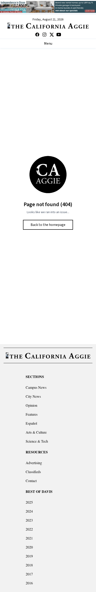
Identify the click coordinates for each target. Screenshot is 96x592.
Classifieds (33, 471)
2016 (29, 583)
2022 (29, 529)
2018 (29, 565)
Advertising (34, 462)
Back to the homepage (48, 224)
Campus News (36, 387)
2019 (29, 556)
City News (33, 396)
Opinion (31, 405)
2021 (29, 538)
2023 (29, 520)
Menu (48, 43)
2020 (29, 547)
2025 (29, 502)
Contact (31, 480)
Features (32, 414)
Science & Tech (37, 441)
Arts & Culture (36, 432)
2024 (29, 511)
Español (31, 423)
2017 (29, 574)
